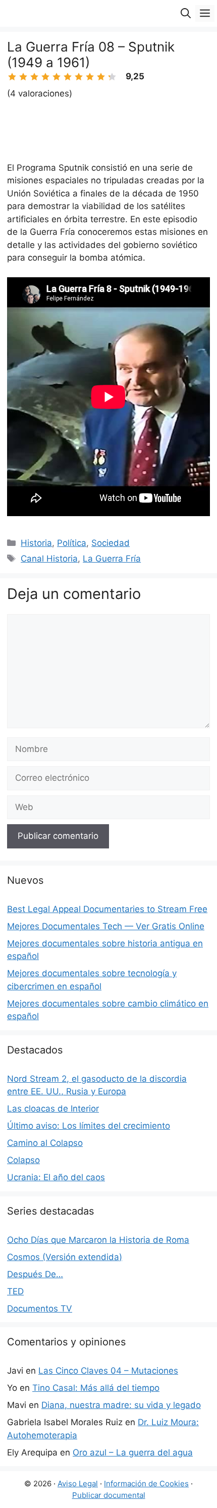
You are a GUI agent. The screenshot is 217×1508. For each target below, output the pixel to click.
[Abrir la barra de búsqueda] (185, 13)
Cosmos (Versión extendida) (64, 1257)
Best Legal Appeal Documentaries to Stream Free (107, 909)
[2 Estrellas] (23, 77)
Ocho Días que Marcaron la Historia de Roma (98, 1240)
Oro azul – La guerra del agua (133, 1452)
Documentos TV (39, 1308)
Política (71, 543)
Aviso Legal (78, 1483)
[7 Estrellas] (79, 77)
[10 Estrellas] (112, 77)
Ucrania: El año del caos (56, 1177)
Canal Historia (49, 559)
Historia (36, 543)
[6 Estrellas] (68, 77)
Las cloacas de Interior (53, 1108)
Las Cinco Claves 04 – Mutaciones (108, 1371)
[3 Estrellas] (34, 77)
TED (15, 1291)
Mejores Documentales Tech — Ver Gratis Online (105, 926)
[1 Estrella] (12, 77)
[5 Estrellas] (56, 77)
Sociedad (110, 543)
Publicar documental (108, 1495)
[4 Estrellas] (45, 77)
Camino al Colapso (45, 1143)
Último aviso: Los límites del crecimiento (88, 1126)
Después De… (35, 1274)
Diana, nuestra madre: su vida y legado (121, 1405)
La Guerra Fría (112, 559)
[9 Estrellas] (101, 77)
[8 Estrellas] (90, 77)
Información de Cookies (146, 1483)
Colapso (23, 1160)
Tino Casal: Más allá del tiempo (95, 1388)
